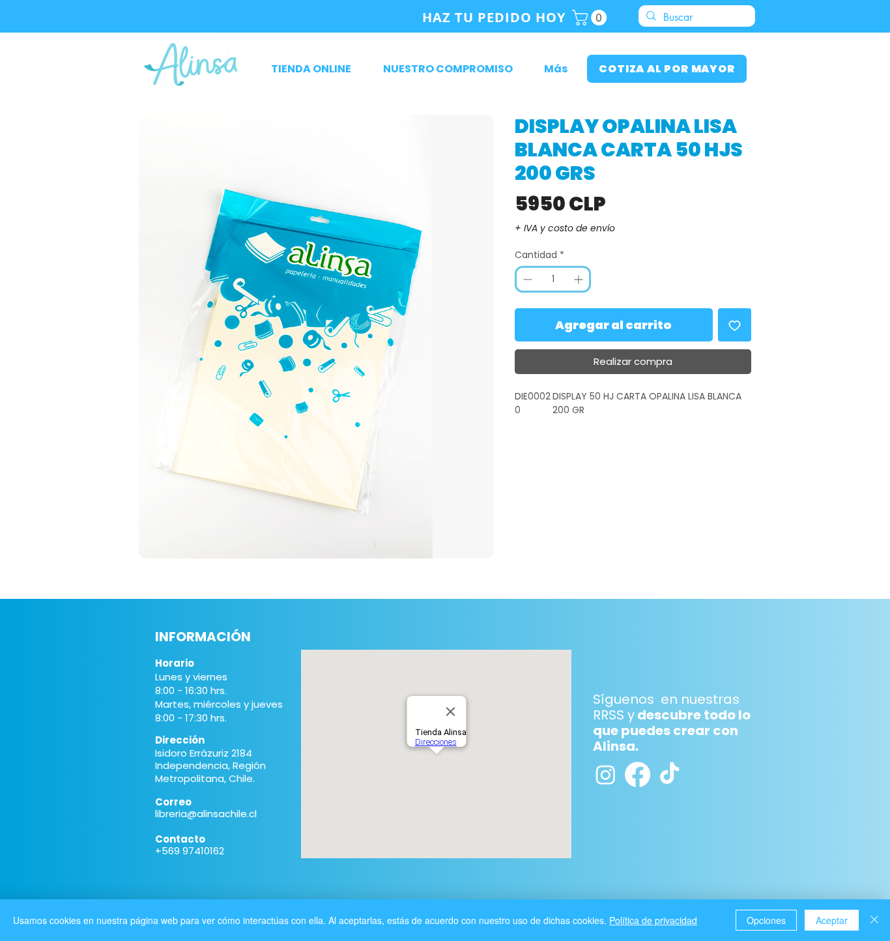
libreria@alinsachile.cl (206, 813)
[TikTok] (669, 774)
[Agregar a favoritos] (734, 324)
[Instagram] (605, 774)
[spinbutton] (552, 279)
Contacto (180, 839)
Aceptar (832, 920)
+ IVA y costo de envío (565, 228)
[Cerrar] (874, 920)
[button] (591, 17)
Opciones (766, 920)
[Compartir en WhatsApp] (548, 459)
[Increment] (579, 279)
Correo (173, 802)
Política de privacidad (653, 920)
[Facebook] (637, 774)
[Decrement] (526, 279)
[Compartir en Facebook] (523, 459)
